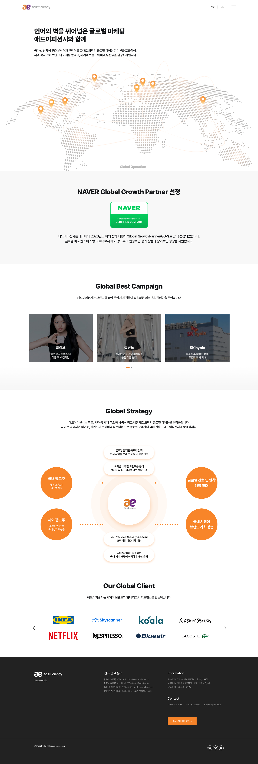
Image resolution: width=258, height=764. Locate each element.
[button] (128, 367)
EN (222, 7)
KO (212, 7)
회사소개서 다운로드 (181, 721)
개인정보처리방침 (40, 680)
